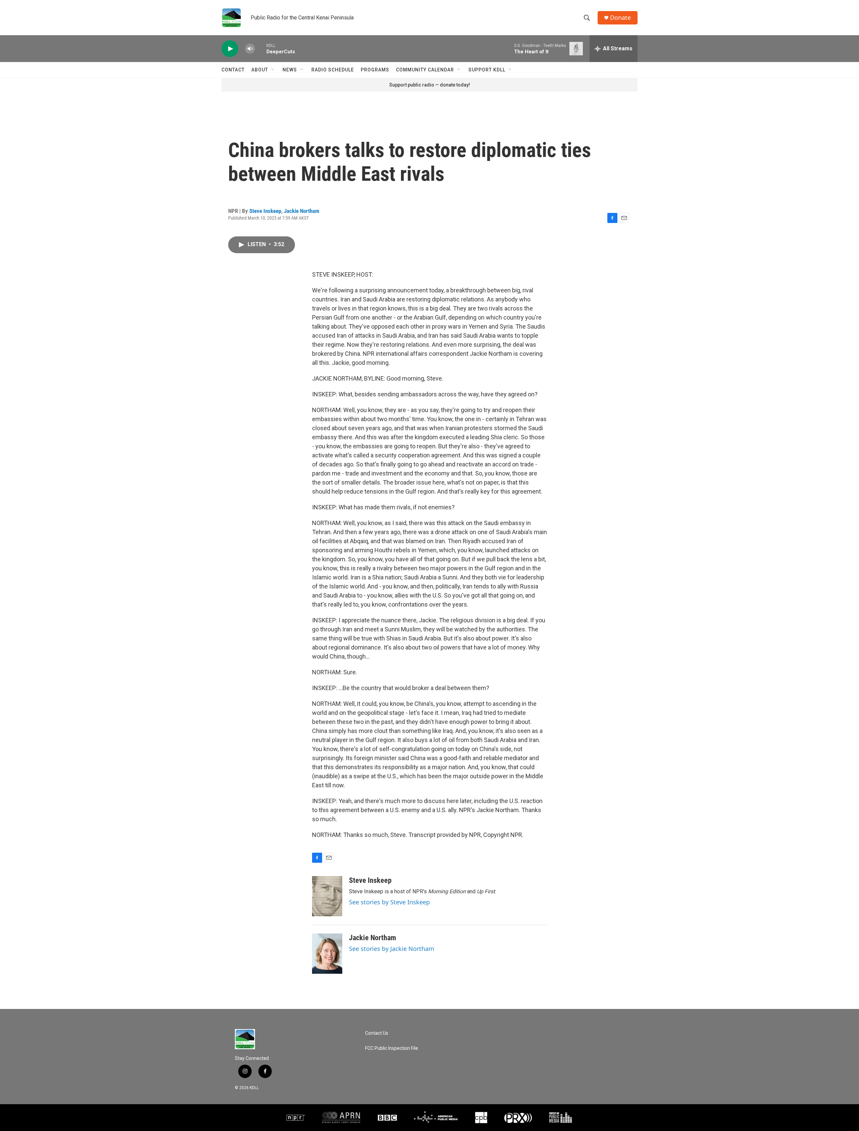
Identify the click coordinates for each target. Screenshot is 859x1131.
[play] (229, 49)
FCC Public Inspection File (391, 1048)
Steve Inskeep (265, 211)
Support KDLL (486, 69)
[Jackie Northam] (327, 954)
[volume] (250, 48)
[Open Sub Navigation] (273, 69)
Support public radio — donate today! (429, 85)
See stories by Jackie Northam (391, 949)
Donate (620, 17)
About (259, 69)
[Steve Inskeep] (327, 896)
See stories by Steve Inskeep (389, 902)
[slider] (261, 48)
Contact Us (376, 1033)
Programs (375, 69)
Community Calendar (425, 69)
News (290, 69)
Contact (233, 69)
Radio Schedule (332, 69)
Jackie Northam (301, 211)
